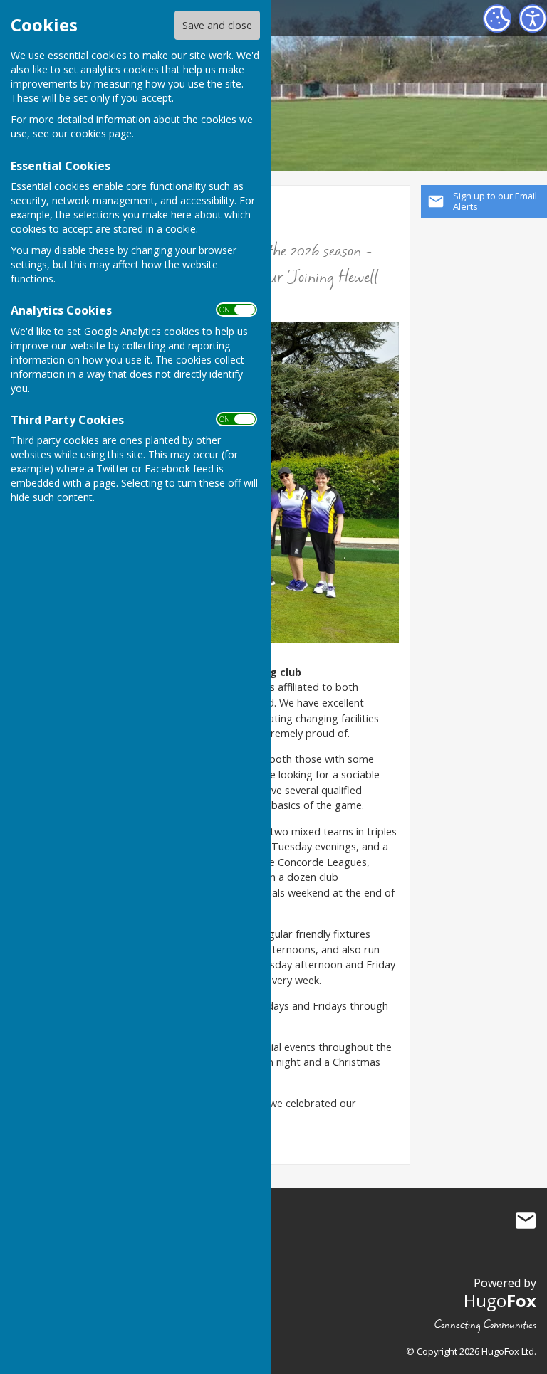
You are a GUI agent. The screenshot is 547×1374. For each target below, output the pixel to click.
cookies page (101, 133)
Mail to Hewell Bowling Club (525, 1221)
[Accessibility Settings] (533, 18)
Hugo (500, 1300)
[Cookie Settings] (497, 18)
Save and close (217, 25)
